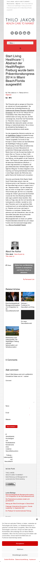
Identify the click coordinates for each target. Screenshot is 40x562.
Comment (8, 380)
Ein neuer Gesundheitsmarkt (26, 322)
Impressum (32, 559)
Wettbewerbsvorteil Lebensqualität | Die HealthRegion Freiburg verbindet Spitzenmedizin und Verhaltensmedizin (12, 342)
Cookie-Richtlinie (9, 559)
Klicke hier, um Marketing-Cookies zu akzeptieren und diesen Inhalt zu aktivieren (24, 268)
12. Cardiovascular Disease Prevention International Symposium (20, 110)
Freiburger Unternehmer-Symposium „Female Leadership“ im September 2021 (19, 507)
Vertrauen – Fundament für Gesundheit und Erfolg (27, 305)
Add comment (12, 369)
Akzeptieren (20, 543)
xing (20, 33)
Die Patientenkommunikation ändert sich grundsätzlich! (18, 500)
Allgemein (18, 3)
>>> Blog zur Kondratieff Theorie (15, 225)
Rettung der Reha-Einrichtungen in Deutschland (20, 503)
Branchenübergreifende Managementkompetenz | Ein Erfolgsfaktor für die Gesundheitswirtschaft (12, 307)
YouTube (24, 33)
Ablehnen (20, 549)
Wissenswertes (10, 3)
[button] (37, 519)
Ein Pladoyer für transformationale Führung (18, 511)
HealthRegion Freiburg (14, 135)
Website (8, 419)
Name (7, 406)
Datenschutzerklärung (21, 559)
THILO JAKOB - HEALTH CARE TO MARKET (18, 1)
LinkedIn (28, 33)
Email (7, 413)
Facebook (16, 33)
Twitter (12, 33)
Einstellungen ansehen (20, 555)
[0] (12, 296)
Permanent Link (29, 279)
